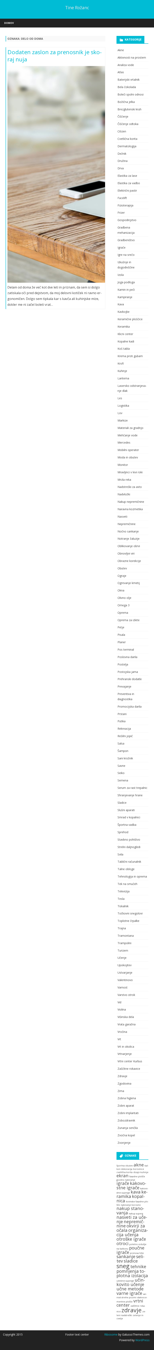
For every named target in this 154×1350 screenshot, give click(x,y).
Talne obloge (126, 869)
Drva (121, 168)
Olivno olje (124, 598)
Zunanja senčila (128, 1128)
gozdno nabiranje (126, 1179)
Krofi (121, 363)
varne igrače (129, 1293)
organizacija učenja (132, 1232)
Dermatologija (127, 146)
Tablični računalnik (129, 861)
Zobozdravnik (126, 1120)
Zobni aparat (126, 1105)
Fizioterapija (125, 205)
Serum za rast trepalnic (132, 788)
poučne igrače (130, 1250)
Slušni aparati (126, 810)
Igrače (122, 247)
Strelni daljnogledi (129, 847)
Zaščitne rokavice (129, 1069)
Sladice (122, 803)
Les (120, 398)
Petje (121, 627)
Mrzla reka (124, 479)
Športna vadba (127, 825)
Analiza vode (126, 65)
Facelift (122, 198)
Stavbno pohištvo (129, 839)
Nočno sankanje (128, 531)
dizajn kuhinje (140, 1172)
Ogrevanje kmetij (129, 583)
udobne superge (125, 1280)
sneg (123, 1266)
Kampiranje (125, 297)
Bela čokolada (127, 87)
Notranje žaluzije (129, 538)
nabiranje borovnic (131, 1205)
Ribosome (111, 1334)
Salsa (121, 743)
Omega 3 (124, 605)
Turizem (123, 950)
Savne (121, 766)
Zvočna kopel (126, 1135)
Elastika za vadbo (129, 183)
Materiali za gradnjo (130, 428)
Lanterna (123, 378)
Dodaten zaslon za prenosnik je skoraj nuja (54, 55)
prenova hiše (137, 1253)
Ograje (122, 576)
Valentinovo (125, 980)
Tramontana (126, 936)
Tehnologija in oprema (132, 876)
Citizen (122, 131)
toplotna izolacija (132, 1273)
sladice (131, 1261)
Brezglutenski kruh (129, 109)
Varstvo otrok (126, 995)
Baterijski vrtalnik (129, 79)
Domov (9, 23)
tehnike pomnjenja (131, 1269)
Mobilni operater (128, 450)
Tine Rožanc (77, 8)
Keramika (124, 326)
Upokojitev (125, 965)
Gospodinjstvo (127, 220)
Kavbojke (124, 312)
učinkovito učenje (131, 1282)
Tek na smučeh (127, 884)
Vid (119, 1002)
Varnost (123, 987)
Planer (122, 642)
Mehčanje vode (128, 435)
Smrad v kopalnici (129, 817)
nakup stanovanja (130, 1210)
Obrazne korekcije (129, 561)
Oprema (123, 613)
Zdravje (122, 1076)
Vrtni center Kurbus (130, 1061)
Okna (121, 590)
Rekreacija (124, 728)
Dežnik (122, 153)
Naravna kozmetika (130, 509)
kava (136, 1192)
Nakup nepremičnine (131, 502)
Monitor (123, 465)
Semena (123, 780)
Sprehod (123, 832)
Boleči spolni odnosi (131, 94)
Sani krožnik (125, 758)
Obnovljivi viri (126, 553)
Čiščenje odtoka (128, 124)
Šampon (123, 751)
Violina (122, 1009)
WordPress (142, 1340)
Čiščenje (123, 116)
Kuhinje (122, 371)
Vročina (122, 1032)
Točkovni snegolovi (130, 913)
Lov (120, 413)
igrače (123, 1183)
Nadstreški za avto (130, 487)
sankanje (126, 1256)
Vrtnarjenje (125, 1054)
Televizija (124, 891)
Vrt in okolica (126, 1046)
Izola (121, 275)
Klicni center (125, 334)
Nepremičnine (127, 524)
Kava (121, 304)
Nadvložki (124, 494)
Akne (121, 50)
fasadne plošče (137, 1176)
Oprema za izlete (129, 620)
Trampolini (124, 943)
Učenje (122, 958)
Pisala (121, 635)
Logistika (123, 405)
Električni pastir (127, 190)
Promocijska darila (130, 706)
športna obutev (125, 1165)
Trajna (122, 928)
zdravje (132, 1310)
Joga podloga (126, 282)
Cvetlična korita (127, 139)
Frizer (121, 212)
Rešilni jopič (125, 736)
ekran (123, 1175)
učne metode (130, 1289)
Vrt (119, 1039)
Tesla (121, 899)
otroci (123, 1243)
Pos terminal (126, 649)
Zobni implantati (128, 1113)
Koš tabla (124, 348)
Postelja (123, 664)
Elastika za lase (127, 176)
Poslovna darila (127, 657)
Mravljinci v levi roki (130, 472)
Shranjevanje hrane (130, 795)
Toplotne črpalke (128, 921)
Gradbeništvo (126, 240)
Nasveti (122, 516)
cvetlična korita (125, 1172)
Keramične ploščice (130, 319)
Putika (122, 721)
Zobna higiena (127, 1098)
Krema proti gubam (130, 356)
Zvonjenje (124, 1143)
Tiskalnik (123, 906)
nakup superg (136, 1213)
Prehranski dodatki (130, 679)
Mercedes (124, 442)
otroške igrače (131, 1239)
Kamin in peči (126, 290)
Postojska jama (128, 672)
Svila (120, 854)
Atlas (121, 72)
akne (139, 1165)
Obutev (122, 568)
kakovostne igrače (131, 1185)
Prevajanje (124, 686)
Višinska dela (126, 1017)
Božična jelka (126, 102)
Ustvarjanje (125, 972)
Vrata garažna (127, 1024)
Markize (123, 420)
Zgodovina (124, 1083)
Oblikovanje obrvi (129, 546)
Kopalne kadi (126, 341)
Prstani (122, 714)
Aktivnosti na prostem (132, 57)
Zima (121, 1091)
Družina (123, 161)
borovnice (138, 1169)
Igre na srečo (126, 255)
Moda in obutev (128, 457)
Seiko (121, 773)
